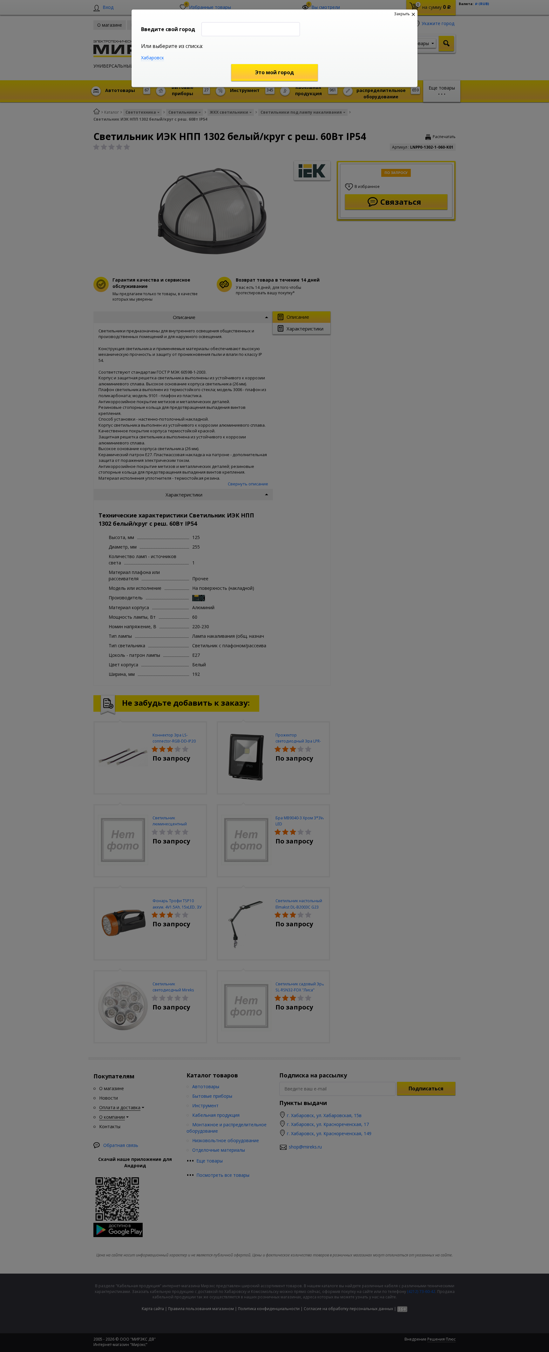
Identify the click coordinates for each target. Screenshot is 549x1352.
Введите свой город (168, 29)
